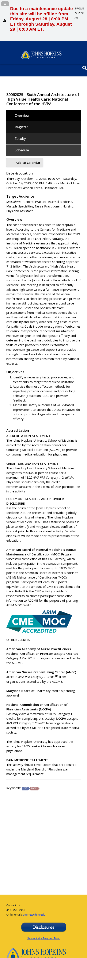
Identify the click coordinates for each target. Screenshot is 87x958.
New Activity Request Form (43, 938)
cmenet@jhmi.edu (33, 914)
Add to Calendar (28, 162)
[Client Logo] (41, 58)
